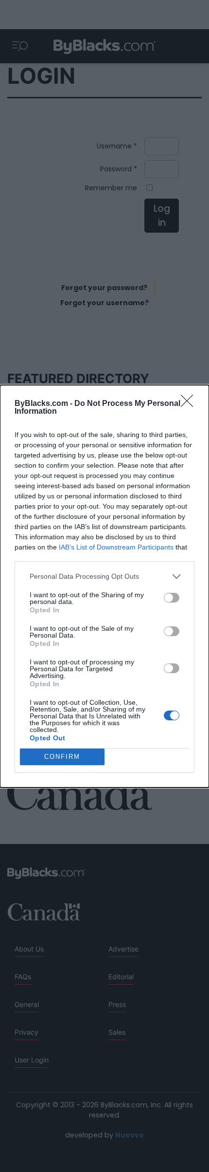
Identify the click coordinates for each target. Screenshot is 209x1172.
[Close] (190, 404)
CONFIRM (62, 756)
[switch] (171, 598)
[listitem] (104, 576)
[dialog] (104, 586)
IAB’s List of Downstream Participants (116, 547)
